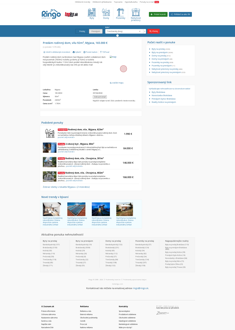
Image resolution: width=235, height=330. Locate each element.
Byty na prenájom (162, 52)
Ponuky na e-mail (149, 2)
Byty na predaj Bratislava (174, 244)
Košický (46, 250)
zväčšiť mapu (116, 83)
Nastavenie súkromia (49, 318)
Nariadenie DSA (47, 327)
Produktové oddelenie (127, 314)
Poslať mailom (90, 52)
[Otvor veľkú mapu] (123, 69)
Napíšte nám (46, 324)
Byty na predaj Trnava (173, 267)
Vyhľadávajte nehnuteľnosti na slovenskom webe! (169, 89)
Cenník (82, 321)
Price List (83, 324)
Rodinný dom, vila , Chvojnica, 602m (81, 172)
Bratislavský (47, 247)
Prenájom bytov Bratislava (163, 98)
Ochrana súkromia (48, 314)
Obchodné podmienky (89, 318)
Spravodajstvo (124, 311)
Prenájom (95, 31)
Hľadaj (153, 31)
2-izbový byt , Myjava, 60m (76, 144)
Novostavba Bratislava (162, 95)
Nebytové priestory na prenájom (168, 72)
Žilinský (45, 265)
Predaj (82, 31)
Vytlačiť (76, 52)
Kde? (107, 27)
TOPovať (104, 52)
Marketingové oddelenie (128, 324)
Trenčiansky (47, 259)
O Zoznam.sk (47, 306)
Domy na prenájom (162, 59)
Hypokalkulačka (131, 2)
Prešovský (47, 256)
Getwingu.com (117, 284)
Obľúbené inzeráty (82, 2)
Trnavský (46, 262)
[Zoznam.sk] (163, 314)
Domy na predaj (161, 55)
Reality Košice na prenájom (164, 102)
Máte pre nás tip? (125, 327)
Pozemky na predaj (162, 62)
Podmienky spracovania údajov (134, 280)
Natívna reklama (86, 327)
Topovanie (118, 2)
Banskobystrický (49, 244)
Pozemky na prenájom (163, 65)
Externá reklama (86, 314)
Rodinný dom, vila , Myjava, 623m (80, 129)
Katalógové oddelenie (127, 321)
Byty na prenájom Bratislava (176, 247)
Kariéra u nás (46, 321)
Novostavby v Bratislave (174, 258)
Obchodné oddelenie (127, 318)
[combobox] (125, 31)
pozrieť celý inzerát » (66, 137)
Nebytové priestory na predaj (167, 69)
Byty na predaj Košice (173, 252)
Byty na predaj (161, 49)
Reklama (84, 306)
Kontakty (123, 306)
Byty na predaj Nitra (173, 261)
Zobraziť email (100, 97)
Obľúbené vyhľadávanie (102, 2)
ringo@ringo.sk (140, 288)
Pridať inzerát (159, 14)
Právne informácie (48, 311)
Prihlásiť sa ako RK (181, 14)
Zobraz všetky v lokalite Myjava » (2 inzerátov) (66, 186)
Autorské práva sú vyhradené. (167, 308)
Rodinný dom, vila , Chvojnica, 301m (81, 158)
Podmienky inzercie (113, 280)
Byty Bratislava (158, 92)
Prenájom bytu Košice (173, 255)
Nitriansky (46, 253)
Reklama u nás (85, 311)
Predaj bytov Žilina (172, 264)
